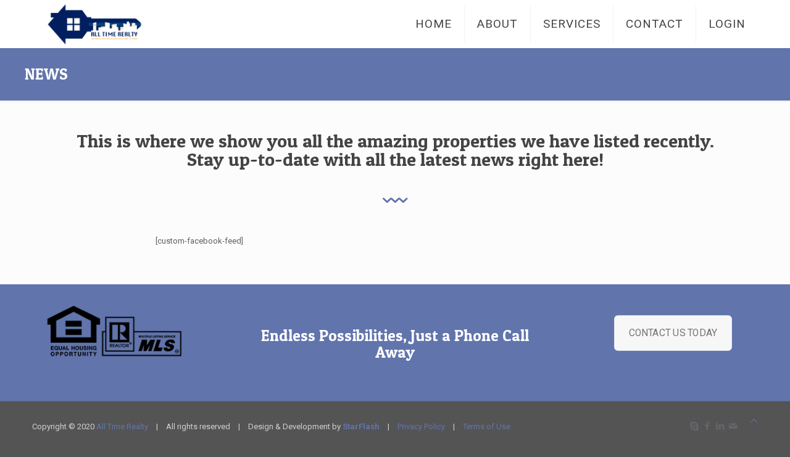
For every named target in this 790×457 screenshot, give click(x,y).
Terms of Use (486, 426)
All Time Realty (122, 426)
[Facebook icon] (707, 426)
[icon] (733, 426)
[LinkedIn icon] (720, 426)
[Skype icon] (694, 426)
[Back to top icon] (754, 420)
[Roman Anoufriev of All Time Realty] (106, 23)
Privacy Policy (421, 426)
